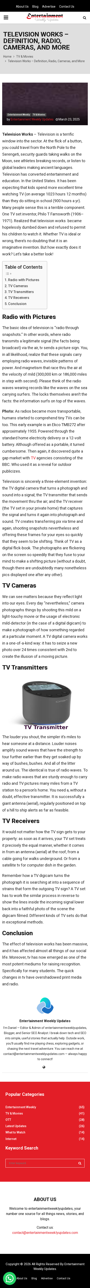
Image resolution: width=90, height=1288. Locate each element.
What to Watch (15, 1132)
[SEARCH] (80, 1163)
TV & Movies (39, 114)
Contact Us (66, 6)
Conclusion (17, 304)
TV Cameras (18, 286)
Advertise (48, 6)
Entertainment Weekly (19, 114)
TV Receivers (18, 298)
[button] (9, 1278)
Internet (10, 1139)
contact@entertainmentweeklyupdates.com (45, 1233)
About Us (22, 6)
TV (33, 458)
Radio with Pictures (23, 280)
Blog (35, 6)
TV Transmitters (21, 292)
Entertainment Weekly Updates (32, 119)
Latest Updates (15, 1126)
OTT (8, 1119)
